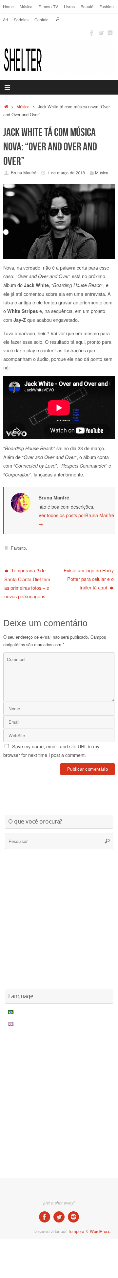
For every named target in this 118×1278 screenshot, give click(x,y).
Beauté (87, 6)
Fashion (106, 6)
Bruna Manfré (23, 172)
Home (8, 6)
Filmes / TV (48, 6)
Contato (41, 19)
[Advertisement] (60, 790)
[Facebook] (91, 32)
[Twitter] (101, 32)
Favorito (18, 548)
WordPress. (100, 1231)
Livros (69, 6)
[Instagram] (110, 32)
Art (5, 19)
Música (26, 6)
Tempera (76, 1231)
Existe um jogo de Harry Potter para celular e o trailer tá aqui (89, 579)
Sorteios (21, 19)
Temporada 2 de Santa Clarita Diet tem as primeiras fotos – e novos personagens (27, 583)
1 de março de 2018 (66, 172)
